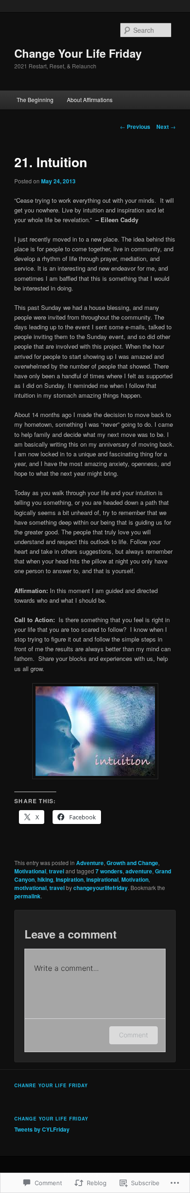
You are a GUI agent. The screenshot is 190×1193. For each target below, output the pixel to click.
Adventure (90, 863)
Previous (135, 126)
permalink (27, 896)
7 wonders (109, 871)
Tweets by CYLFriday (42, 1129)
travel (56, 871)
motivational (30, 888)
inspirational (102, 879)
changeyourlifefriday (100, 888)
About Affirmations (90, 99)
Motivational (30, 871)
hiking (45, 879)
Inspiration (69, 879)
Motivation (134, 879)
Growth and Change (132, 863)
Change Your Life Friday (78, 53)
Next (166, 126)
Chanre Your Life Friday (51, 1085)
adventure (138, 871)
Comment (133, 1035)
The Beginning (35, 99)
